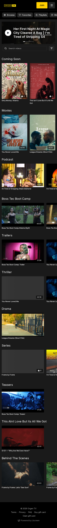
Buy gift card (40, 512)
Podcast (7, 159)
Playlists (43, 15)
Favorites (26, 15)
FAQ (30, 512)
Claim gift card (29, 516)
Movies (7, 110)
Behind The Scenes (15, 458)
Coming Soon (11, 59)
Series (6, 345)
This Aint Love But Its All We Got (24, 421)
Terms (13, 512)
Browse (11, 15)
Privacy (22, 512)
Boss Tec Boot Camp (16, 198)
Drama (6, 308)
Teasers (7, 384)
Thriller (7, 272)
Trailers (7, 235)
